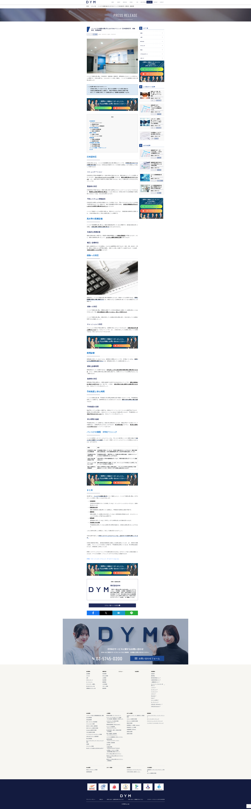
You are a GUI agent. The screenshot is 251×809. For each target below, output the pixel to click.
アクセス (88, 675)
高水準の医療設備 (93, 127)
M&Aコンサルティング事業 (91, 769)
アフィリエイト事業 (90, 723)
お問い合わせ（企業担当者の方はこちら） (115, 799)
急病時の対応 (95, 141)
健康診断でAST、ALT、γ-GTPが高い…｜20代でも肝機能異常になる (156, 107)
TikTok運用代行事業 (90, 732)
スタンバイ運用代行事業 (132, 719)
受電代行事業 (129, 731)
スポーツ (142, 58)
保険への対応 (92, 132)
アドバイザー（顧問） (90, 684)
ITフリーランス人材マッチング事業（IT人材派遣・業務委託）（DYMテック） (115, 718)
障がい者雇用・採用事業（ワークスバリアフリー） (112, 734)
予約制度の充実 (96, 144)
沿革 (87, 677)
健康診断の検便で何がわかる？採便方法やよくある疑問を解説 (156, 164)
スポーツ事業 (105, 686)
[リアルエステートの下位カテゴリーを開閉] (162, 54)
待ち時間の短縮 (96, 146)
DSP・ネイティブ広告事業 (91, 721)
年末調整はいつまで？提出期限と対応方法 (156, 133)
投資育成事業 (89, 771)
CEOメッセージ (89, 680)
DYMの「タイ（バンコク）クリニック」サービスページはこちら (103, 559)
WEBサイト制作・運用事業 (91, 726)
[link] (116, 6)
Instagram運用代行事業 (91, 730)
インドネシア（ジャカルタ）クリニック (155, 723)
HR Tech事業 (105, 675)
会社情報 (88, 671)
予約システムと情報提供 (98, 126)
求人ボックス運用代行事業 (132, 721)
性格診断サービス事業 (131, 727)
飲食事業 (104, 688)
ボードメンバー (89, 682)
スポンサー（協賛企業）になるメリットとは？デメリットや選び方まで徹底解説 (156, 121)
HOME (87, 6)
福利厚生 (153, 675)
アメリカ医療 (160, 180)
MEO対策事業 (89, 738)
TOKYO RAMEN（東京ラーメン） (133, 771)
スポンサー (158, 100)
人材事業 (104, 677)
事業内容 (104, 671)
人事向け (156, 138)
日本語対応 (92, 121)
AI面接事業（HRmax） (131, 729)
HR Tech (142, 41)
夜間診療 (91, 137)
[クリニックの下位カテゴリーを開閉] (162, 45)
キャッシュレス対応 (97, 136)
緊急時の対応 (95, 124)
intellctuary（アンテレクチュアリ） (134, 769)
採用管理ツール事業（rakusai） (133, 725)
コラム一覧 (93, 6)
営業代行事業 (129, 733)
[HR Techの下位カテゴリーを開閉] (162, 41)
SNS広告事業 (89, 719)
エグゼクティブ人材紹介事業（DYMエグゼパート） (112, 721)
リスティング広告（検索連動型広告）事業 (95, 715)
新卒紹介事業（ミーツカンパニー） (114, 715)
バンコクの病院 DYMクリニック (97, 147)
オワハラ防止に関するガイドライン (114, 753)
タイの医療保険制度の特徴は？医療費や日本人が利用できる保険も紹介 (156, 187)
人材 (141, 37)
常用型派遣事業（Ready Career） (114, 724)
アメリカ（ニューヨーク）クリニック (155, 721)
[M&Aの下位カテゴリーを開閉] (162, 50)
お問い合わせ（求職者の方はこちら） (136, 799)
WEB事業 (104, 673)
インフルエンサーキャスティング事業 (94, 734)
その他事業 (104, 684)
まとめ (91, 149)
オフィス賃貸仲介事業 (151, 773)
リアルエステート (144, 54)
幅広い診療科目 (96, 131)
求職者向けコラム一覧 (90, 688)
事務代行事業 (129, 723)
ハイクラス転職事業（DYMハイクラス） (115, 737)
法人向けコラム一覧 (90, 686)
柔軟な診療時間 (96, 139)
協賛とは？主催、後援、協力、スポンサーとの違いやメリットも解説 (156, 94)
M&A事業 (104, 680)
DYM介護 (108, 744)
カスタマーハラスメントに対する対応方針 (156, 799)
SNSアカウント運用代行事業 (92, 728)
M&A (141, 49)
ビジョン (121, 671)
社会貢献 (137, 671)
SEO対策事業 (89, 717)
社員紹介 (153, 673)
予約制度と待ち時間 (94, 142)
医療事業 (104, 682)
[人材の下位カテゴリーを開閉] (162, 37)
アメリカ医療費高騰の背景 (156, 175)
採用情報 (153, 671)
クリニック (89, 34)
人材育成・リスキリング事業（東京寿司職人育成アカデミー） (113, 751)
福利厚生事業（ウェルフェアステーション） (113, 739)
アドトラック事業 (90, 746)
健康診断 (159, 114)
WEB (141, 33)
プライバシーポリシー (90, 799)
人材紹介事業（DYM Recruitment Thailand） (113, 747)
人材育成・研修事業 (111, 742)
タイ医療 (95, 34)
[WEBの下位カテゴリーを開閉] (162, 33)
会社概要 (88, 673)
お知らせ (101, 799)
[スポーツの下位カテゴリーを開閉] (162, 58)
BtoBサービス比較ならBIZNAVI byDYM (94, 748)
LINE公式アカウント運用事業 (92, 736)
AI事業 (87, 744)
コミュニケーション (97, 122)
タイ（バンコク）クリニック (153, 719)
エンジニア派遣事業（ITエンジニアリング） (112, 727)
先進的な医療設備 (96, 129)
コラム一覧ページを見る (112, 605)
